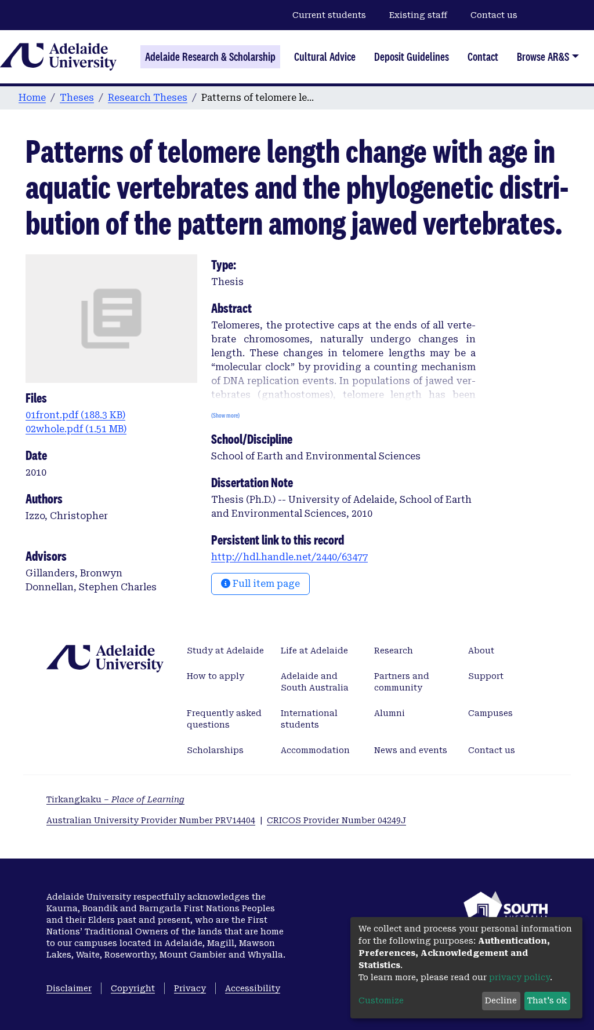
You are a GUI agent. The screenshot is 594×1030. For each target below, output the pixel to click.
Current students (329, 15)
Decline (501, 1000)
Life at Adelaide (314, 650)
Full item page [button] (265, 583)
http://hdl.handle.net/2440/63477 (289, 557)
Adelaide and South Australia (315, 681)
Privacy (190, 988)
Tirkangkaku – (115, 799)
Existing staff (418, 15)
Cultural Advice (325, 57)
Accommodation (315, 750)
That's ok (547, 1000)
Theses (77, 97)
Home (32, 97)
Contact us (493, 15)
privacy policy (519, 977)
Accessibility (252, 988)
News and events (410, 750)
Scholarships (215, 750)
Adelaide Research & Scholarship (210, 57)
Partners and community (401, 681)
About (481, 650)
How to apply (215, 676)
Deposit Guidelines (411, 57)
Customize (381, 1000)
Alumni (389, 713)
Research (393, 650)
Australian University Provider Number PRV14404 (150, 820)
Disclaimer (69, 988)
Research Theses (147, 97)
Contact (483, 57)
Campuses (490, 713)
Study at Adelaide (225, 650)
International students (309, 718)
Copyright (133, 988)
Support (486, 676)
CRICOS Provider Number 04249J (336, 820)
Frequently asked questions (224, 718)
